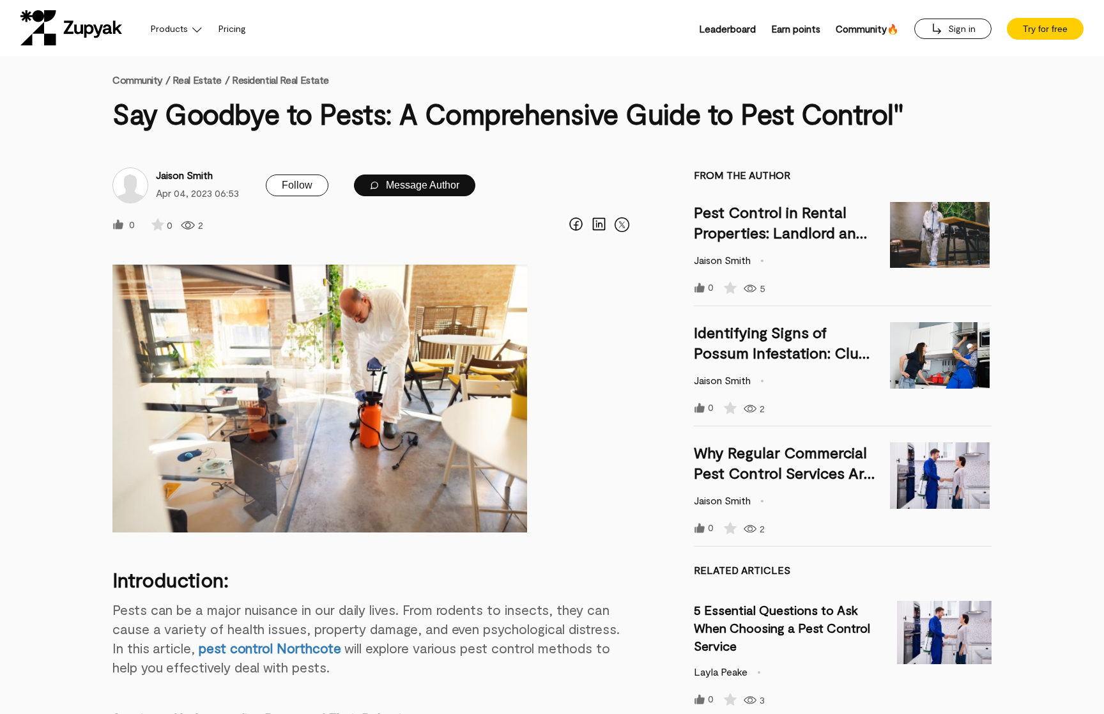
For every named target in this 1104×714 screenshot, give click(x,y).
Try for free (1045, 29)
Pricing (232, 28)
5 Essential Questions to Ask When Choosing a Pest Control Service (782, 627)
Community (141, 80)
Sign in (961, 28)
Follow (297, 185)
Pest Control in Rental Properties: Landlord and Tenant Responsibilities (779, 232)
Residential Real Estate (280, 80)
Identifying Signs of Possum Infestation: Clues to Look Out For (784, 352)
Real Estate (197, 80)
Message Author (421, 185)
